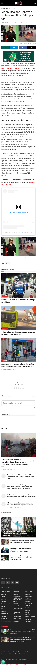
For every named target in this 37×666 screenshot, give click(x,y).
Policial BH (28, 596)
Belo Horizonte (5, 604)
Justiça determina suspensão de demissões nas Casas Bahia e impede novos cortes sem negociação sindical (17, 366)
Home (3, 8)
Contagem (4, 613)
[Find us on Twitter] (8, 582)
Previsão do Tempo (29, 604)
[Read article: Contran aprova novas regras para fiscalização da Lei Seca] (18, 285)
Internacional (17, 616)
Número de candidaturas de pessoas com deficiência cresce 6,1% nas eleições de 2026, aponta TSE (22, 557)
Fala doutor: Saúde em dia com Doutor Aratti (17, 599)
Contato (3, 656)
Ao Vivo (3, 599)
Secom (27, 610)
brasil (7, 263)
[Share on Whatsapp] (5, 47)
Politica (27, 601)
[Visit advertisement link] (18, 56)
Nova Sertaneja (23, 654)
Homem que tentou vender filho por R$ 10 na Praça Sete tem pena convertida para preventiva (17, 533)
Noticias (8, 8)
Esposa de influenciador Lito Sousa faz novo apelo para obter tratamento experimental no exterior (22, 542)
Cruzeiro (4, 616)
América (3, 594)
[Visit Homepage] (18, 3)
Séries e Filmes (30, 616)
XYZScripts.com (27, 664)
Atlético (3, 601)
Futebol (15, 603)
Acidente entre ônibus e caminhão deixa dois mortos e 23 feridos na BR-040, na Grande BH (14, 463)
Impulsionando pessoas (17, 609)
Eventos (15, 594)
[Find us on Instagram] (12, 582)
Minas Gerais (17, 618)
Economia (4, 618)
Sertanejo (28, 619)
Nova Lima (28, 591)
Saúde (27, 608)
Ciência (3, 611)
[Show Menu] (2, 3)
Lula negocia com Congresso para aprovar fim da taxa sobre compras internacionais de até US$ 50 (20, 550)
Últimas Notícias (16, 652)
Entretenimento (6, 621)
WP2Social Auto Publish (11, 664)
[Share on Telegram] (14, 47)
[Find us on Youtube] (17, 582)
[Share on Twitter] (31, 47)
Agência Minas (5, 591)
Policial (27, 594)
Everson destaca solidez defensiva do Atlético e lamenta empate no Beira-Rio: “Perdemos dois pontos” (21, 476)
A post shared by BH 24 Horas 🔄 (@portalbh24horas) (19, 232)
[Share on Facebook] (23, 47)
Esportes (16, 591)
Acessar (32, 396)
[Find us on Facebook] (3, 582)
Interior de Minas (16, 613)
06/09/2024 (4, 23)
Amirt (3, 596)
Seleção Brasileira (28, 613)
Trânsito (28, 621)
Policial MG (28, 599)
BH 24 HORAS (5, 652)
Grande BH (16, 606)
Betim (3, 606)
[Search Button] (35, 3)
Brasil (13, 8)
